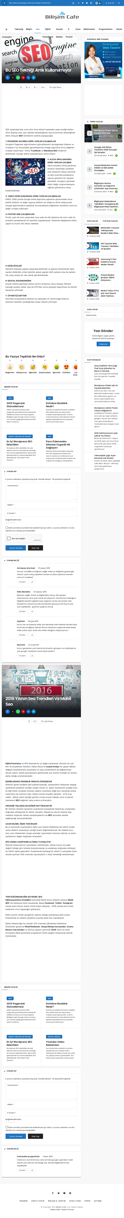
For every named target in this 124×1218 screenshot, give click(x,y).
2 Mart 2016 (48, 1156)
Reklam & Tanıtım (57, 1201)
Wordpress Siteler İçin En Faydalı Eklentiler (106, 131)
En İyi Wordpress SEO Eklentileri (19, 443)
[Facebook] (79, 3)
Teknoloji (19, 29)
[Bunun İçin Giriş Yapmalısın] (21, 87)
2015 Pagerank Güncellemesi (16, 405)
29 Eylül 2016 (33, 621)
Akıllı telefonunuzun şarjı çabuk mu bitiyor (105, 434)
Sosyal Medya (59, 33)
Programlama (105, 29)
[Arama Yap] (73, 3)
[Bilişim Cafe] (62, 15)
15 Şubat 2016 (44, 568)
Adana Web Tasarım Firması (62, 1209)
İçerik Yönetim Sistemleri (19, 436)
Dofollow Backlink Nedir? (56, 405)
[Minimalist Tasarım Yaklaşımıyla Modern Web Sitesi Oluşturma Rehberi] (93, 230)
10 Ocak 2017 (33, 645)
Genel (119, 29)
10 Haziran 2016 (39, 592)
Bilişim (29, 29)
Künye (87, 1201)
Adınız (10, 505)
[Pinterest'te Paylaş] (23, 77)
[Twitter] (83, 3)
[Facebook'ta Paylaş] (7, 77)
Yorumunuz (13, 485)
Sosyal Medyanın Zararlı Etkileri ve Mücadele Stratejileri (105, 168)
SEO (26, 763)
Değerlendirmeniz (13, 519)
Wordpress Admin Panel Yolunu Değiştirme (105, 409)
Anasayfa (7, 37)
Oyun (78, 29)
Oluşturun (103, 344)
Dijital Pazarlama (48, 33)
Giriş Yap (110, 3)
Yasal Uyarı (75, 1201)
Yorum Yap (12, 471)
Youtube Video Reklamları (55, 1043)
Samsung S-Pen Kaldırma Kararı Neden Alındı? (108, 262)
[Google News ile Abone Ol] (55, 87)
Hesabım (23, 1201)
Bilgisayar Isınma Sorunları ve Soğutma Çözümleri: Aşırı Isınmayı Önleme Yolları (105, 187)
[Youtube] (87, 3)
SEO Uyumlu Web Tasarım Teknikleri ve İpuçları (110, 246)
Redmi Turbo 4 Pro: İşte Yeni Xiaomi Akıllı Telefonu (110, 293)
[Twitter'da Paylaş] (13, 77)
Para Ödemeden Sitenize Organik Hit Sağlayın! (58, 444)
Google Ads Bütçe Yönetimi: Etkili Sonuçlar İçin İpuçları (105, 150)
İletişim (97, 1201)
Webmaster (89, 29)
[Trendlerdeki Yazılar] (4, 3)
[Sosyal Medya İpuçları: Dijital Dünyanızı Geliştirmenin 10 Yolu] (93, 277)
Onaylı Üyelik (38, 1201)
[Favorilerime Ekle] (32, 582)
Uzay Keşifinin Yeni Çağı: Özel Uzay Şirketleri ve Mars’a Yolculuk (105, 368)
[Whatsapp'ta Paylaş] (18, 77)
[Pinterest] (91, 3)
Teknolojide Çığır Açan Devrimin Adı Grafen (105, 456)
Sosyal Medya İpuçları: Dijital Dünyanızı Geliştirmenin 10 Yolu (108, 280)
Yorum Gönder (15, 548)
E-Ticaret (69, 33)
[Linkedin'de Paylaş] (28, 77)
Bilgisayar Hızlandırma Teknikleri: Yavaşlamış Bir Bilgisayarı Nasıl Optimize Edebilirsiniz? (106, 205)
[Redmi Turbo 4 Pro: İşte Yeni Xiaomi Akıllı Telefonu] (93, 293)
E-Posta (11, 513)
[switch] (98, 3)
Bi (9, 3)
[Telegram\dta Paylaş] (33, 77)
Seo (38, 29)
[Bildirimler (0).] (119, 2)
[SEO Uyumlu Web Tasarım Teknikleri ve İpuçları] (93, 246)
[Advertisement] (41, 108)
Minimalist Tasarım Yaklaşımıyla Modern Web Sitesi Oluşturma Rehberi (110, 232)
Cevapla (22, 582)
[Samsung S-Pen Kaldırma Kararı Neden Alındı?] (93, 261)
